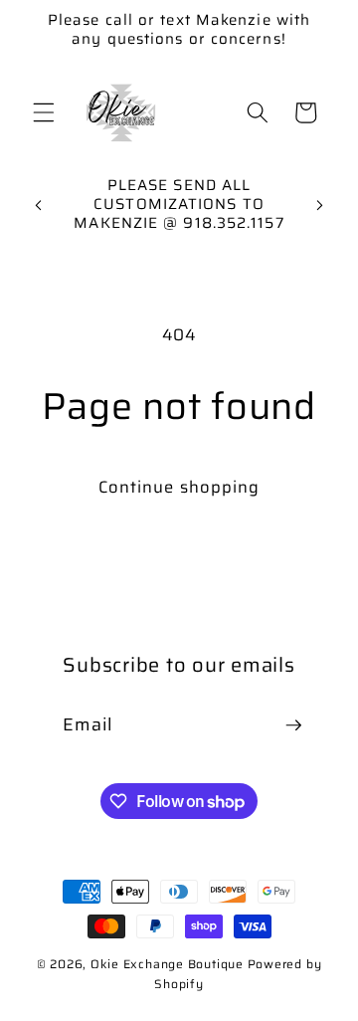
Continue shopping (179, 487)
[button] (44, 112)
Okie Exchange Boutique (169, 963)
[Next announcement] (320, 205)
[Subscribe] (293, 725)
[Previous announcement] (39, 205)
